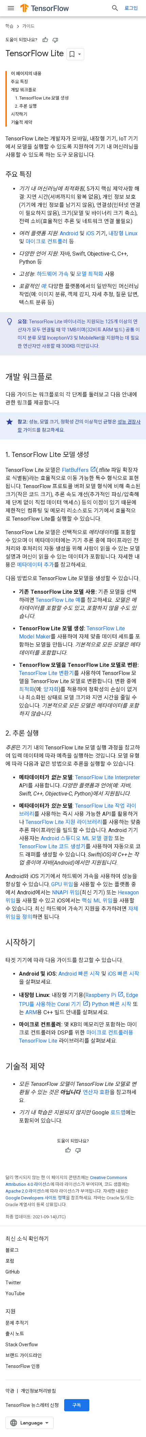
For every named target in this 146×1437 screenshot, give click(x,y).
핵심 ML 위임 (97, 900)
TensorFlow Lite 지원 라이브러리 (63, 822)
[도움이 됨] (45, 40)
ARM (31, 1012)
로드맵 (118, 1112)
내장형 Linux (123, 233)
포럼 (9, 1261)
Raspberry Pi (100, 995)
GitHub (12, 1272)
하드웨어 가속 (53, 274)
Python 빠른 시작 (111, 1004)
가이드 (28, 26)
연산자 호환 (96, 1092)
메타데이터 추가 (35, 565)
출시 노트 (14, 1333)
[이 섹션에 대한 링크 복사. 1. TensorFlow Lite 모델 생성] (96, 455)
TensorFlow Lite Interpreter (107, 777)
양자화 (51, 689)
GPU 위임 (62, 884)
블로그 (12, 1250)
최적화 (26, 689)
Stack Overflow (21, 1344)
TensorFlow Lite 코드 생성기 (52, 846)
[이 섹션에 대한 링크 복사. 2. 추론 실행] (45, 734)
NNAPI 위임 (66, 892)
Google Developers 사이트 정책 (35, 1197)
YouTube (15, 1293)
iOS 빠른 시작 (123, 974)
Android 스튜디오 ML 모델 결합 (77, 838)
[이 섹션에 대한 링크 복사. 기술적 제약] (51, 1067)
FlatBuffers (75, 470)
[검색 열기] (115, 8)
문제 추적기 (17, 1323)
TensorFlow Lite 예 (58, 600)
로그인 (131, 8)
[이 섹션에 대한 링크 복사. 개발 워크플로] (59, 378)
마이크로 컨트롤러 (46, 241)
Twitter (13, 1282)
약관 (9, 1391)
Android (69, 233)
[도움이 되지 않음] (55, 40)
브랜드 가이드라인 (23, 1355)
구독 (76, 1405)
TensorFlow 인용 (22, 1366)
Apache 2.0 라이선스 (25, 1191)
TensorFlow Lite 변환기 (46, 673)
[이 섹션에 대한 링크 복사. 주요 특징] (38, 175)
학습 (9, 26)
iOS (90, 233)
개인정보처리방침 (38, 1391)
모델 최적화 (89, 274)
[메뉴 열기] (11, 8)
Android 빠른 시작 (79, 974)
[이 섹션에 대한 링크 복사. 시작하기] (42, 943)
